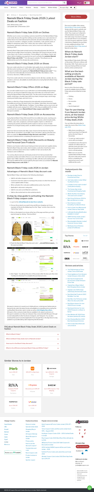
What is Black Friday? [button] (13, 334)
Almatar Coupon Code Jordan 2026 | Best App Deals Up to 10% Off (57, 457)
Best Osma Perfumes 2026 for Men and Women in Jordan (77, 199)
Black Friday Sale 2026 (35, 15)
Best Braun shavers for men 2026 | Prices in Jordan (76, 304)
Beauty (36, 7)
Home (6, 7)
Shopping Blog (23, 15)
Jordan (6, 442)
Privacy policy (30, 441)
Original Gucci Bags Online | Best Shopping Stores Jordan (76, 286)
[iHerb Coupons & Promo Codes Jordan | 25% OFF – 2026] (13, 368)
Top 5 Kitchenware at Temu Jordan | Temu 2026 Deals (76, 270)
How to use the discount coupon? (31, 444)
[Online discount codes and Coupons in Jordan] (7, 15)
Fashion (43, 7)
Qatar (6, 437)
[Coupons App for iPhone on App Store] (74, 7)
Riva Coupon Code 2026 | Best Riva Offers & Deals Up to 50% (57, 439)
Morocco (7, 444)
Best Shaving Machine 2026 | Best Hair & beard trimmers (76, 320)
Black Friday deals (79, 46)
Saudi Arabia (8, 424)
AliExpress (32, 391)
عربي (79, 3)
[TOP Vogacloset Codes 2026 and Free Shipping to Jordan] (85, 252)
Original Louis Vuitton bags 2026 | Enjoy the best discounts (77, 290)
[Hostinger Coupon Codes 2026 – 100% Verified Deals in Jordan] (51, 368)
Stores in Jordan (30, 424)
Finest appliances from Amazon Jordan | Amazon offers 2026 (77, 275)
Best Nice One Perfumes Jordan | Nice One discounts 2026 (77, 300)
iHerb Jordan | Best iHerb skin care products (76, 324)
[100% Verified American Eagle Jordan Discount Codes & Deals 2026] (76, 258)
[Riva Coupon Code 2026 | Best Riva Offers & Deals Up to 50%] (13, 385)
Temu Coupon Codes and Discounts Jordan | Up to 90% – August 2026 (56, 430)
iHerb (13, 374)
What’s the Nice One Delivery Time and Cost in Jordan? (76, 194)
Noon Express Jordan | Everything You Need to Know (76, 204)
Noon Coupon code (31, 453)
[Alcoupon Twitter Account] (85, 430)
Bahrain (6, 432)
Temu (32, 374)
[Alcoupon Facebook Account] (79, 433)
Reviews (28, 7)
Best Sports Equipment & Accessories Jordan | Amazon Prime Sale (76, 280)
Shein (51, 393)
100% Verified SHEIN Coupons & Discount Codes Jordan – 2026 (56, 448)
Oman (6, 434)
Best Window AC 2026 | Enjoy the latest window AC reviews (76, 315)
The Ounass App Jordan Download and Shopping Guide (77, 190)
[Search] (64, 3)
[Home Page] (10, 2)
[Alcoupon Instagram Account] (79, 430)
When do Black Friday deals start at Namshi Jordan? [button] (23, 339)
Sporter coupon (30, 460)
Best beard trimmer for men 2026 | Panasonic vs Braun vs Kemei (76, 310)
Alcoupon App (64, 7)
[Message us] (89, 487)
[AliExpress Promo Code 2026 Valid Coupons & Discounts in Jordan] (32, 385)
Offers (21, 7)
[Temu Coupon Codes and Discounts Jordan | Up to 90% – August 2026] (32, 368)
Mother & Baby (52, 7)
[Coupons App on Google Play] (71, 7)
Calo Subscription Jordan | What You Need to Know (77, 181)
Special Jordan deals (32, 426)
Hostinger (51, 376)
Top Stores (69, 236)
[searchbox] (44, 3)
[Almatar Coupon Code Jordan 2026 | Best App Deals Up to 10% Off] (32, 402)
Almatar (32, 408)
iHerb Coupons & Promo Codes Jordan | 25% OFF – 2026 (57, 425)
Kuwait (6, 429)
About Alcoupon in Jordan (31, 437)
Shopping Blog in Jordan (31, 430)
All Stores (14, 7)
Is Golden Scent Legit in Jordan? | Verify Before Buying (77, 185)
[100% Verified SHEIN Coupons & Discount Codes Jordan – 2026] (51, 385)
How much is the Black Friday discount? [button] (19, 343)
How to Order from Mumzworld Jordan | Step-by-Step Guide (77, 208)
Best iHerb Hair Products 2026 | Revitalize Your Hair (77, 295)
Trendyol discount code (31, 449)
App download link (82, 446)
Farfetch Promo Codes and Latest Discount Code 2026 (56, 453)
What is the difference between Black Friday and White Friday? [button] (27, 348)
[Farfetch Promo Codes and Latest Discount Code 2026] (13, 402)
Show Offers (76, 17)
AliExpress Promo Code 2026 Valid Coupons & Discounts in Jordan (55, 443)
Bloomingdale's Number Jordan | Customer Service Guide (77, 222)
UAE (5, 426)
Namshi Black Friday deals (72, 27)
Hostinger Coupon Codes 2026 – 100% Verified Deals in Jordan (58, 434)
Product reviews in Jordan (31, 456)
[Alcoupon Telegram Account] (82, 437)
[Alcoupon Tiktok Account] (85, 433)
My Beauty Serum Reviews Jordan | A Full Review (75, 226)
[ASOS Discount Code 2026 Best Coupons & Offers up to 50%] (67, 258)
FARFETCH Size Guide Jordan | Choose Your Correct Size (76, 217)
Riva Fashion (13, 393)
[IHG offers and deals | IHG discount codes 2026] (85, 258)
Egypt (6, 439)
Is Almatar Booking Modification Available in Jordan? (77, 213)
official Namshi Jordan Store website (31, 202)
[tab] (32, 334)
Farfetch (13, 408)
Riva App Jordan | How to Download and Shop (75, 176)
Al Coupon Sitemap (31, 434)
